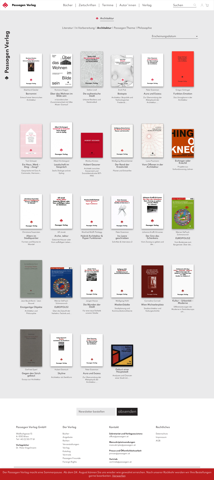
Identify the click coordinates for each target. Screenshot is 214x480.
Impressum (161, 437)
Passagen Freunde (72, 458)
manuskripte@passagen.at (122, 445)
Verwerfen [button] (118, 476)
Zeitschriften (87, 5)
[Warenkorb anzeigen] (207, 5)
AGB (158, 441)
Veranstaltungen (71, 444)
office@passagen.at (119, 437)
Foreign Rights (70, 462)
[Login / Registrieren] (202, 5)
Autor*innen (127, 5)
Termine (107, 5)
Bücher (68, 5)
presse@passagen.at (119, 454)
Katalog (67, 451)
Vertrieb (67, 455)
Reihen (66, 441)
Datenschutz (162, 434)
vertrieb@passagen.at (120, 462)
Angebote (68, 437)
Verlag (147, 5)
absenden (127, 412)
